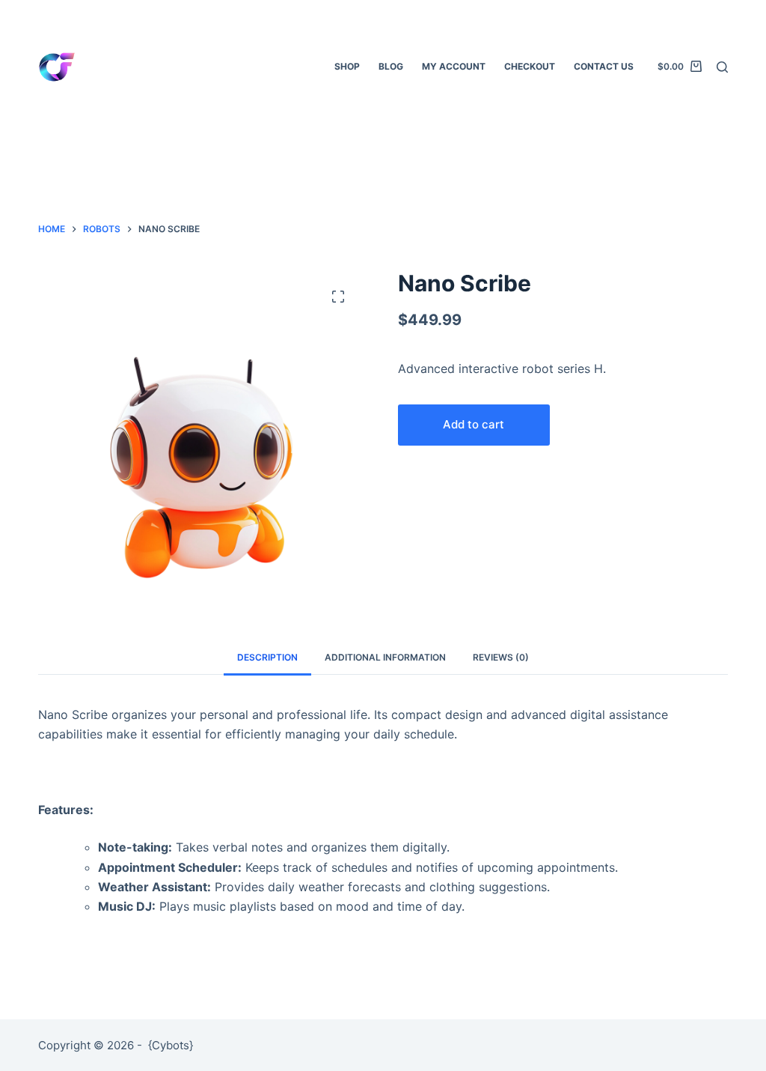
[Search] (722, 67)
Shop (347, 66)
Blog (391, 66)
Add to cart (473, 424)
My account (453, 66)
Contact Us (604, 66)
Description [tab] (267, 657)
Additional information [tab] (385, 657)
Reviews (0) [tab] (501, 657)
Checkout (529, 66)
